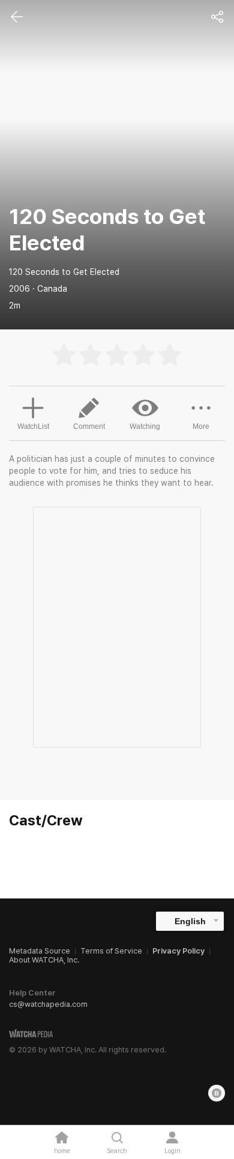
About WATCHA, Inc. (44, 959)
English (190, 921)
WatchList (33, 426)
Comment (89, 426)
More (201, 426)
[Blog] (216, 1093)
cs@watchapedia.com (48, 1004)
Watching (145, 426)
